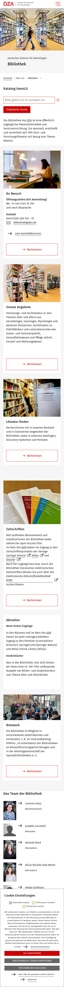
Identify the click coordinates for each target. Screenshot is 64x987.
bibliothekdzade (24, 222)
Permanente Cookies (35, 906)
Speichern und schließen (32, 968)
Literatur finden (17, 422)
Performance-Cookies (45, 903)
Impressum (32, 979)
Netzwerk (13, 725)
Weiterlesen (34, 249)
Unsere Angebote (18, 307)
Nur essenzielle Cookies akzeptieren (32, 960)
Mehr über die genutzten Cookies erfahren (36, 974)
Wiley (35, 555)
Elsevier (10, 559)
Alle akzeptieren (32, 953)
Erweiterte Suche (16, 109)
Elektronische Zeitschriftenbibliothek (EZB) (28, 578)
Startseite (7, 78)
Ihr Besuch (13, 193)
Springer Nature (15, 555)
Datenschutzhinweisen (40, 947)
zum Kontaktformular (28, 233)
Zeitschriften (15, 529)
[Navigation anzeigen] (58, 3)
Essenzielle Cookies (21, 903)
